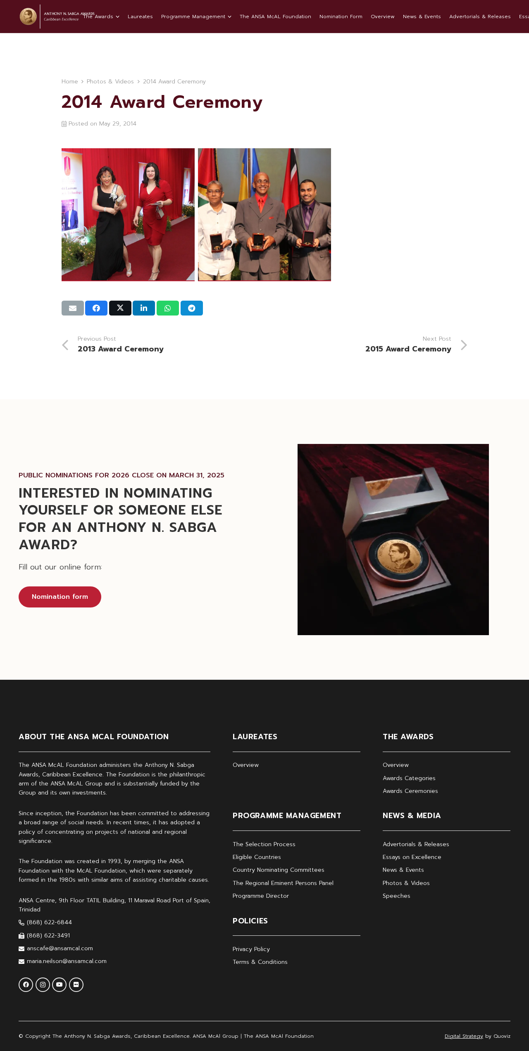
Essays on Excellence (412, 857)
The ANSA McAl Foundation (279, 1036)
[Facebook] (26, 984)
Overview (246, 765)
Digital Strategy (464, 1036)
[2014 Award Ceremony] (128, 214)
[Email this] (73, 308)
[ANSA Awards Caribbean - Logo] (57, 16)
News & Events (403, 870)
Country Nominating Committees (278, 870)
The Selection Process (264, 844)
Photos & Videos (406, 883)
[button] (116, 16)
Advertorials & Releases (416, 844)
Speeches (396, 896)
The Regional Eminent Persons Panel (283, 883)
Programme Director (261, 896)
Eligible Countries (257, 857)
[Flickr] (76, 984)
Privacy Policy (251, 949)
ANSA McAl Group (215, 1036)
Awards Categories (409, 778)
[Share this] (96, 308)
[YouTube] (59, 984)
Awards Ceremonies (410, 791)
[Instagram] (43, 984)
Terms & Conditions (260, 962)
